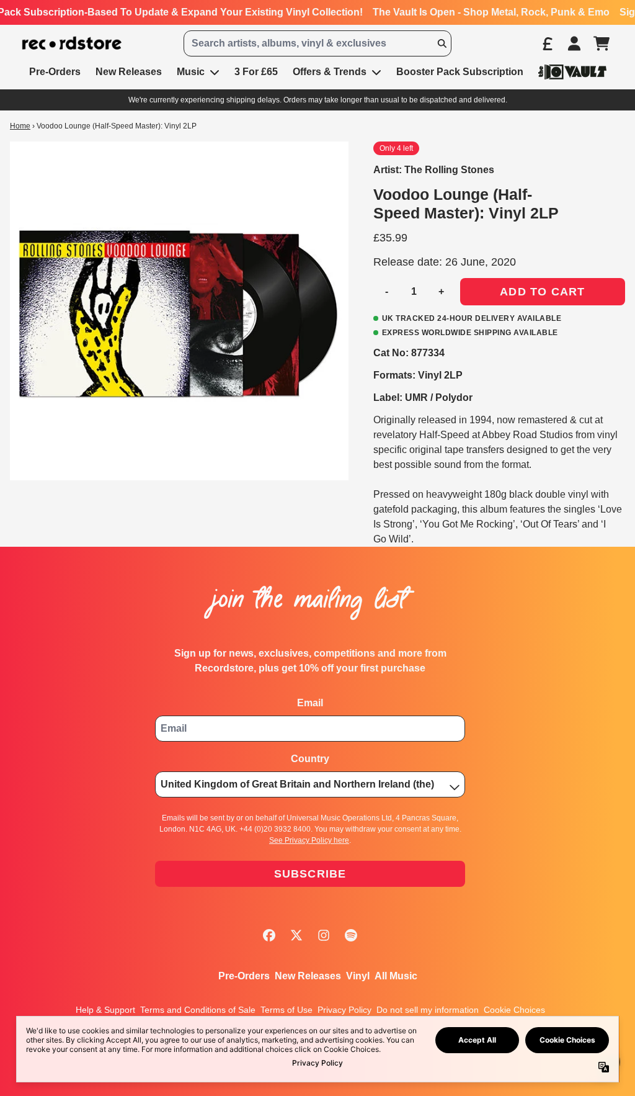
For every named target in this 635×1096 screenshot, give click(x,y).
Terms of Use (286, 1010)
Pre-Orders (244, 976)
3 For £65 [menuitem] (256, 71)
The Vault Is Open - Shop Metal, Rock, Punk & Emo (491, 12)
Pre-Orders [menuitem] (55, 71)
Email (310, 703)
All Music (396, 976)
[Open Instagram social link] (323, 935)
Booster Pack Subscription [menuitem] (459, 71)
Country (310, 758)
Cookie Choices (514, 1010)
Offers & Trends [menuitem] (329, 71)
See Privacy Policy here (309, 840)
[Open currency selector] (547, 43)
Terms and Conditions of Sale (197, 1010)
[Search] (441, 43)
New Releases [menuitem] (128, 71)
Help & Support (105, 1010)
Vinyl (358, 976)
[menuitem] (572, 72)
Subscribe (310, 874)
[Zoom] (179, 310)
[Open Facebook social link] (269, 935)
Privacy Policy (344, 1010)
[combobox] (317, 43)
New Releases (308, 976)
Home (20, 126)
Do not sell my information (427, 1010)
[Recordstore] (72, 43)
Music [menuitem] (191, 71)
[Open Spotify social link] (351, 935)
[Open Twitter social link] (296, 935)
